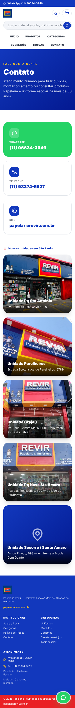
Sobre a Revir (11, 623)
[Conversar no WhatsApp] (63, 697)
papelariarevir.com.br (16, 607)
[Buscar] (67, 25)
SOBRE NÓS (18, 44)
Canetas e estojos (51, 637)
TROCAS (38, 44)
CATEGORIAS (56, 36)
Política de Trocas (13, 632)
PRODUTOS (32, 36)
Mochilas (46, 628)
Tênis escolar (48, 641)
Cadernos (46, 632)
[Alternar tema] (56, 13)
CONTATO (57, 44)
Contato (8, 637)
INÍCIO (14, 36)
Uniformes (47, 623)
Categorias (9, 628)
